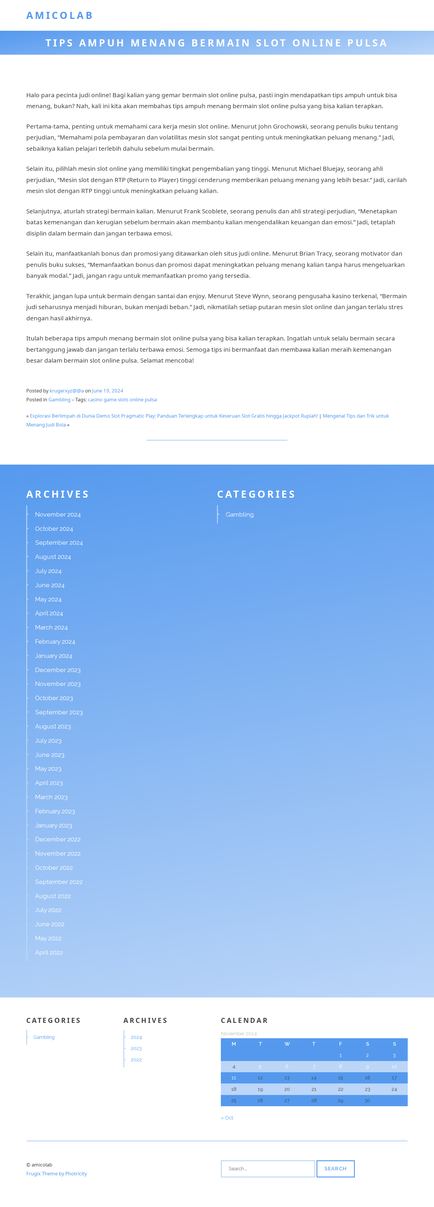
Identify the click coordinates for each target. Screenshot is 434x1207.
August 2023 (53, 726)
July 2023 (48, 740)
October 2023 (54, 698)
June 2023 (49, 754)
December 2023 (58, 670)
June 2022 (49, 924)
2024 (136, 1037)
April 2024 (49, 613)
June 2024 (50, 585)
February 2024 (55, 641)
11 (233, 1078)
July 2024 (48, 571)
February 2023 (55, 811)
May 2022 (48, 938)
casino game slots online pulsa (122, 399)
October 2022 (54, 867)
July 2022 (48, 910)
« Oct (227, 1118)
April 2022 (49, 952)
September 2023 (59, 712)
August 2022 (53, 896)
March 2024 (51, 627)
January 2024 (53, 655)
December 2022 (58, 839)
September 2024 (59, 542)
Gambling (59, 399)
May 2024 (48, 599)
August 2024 (53, 556)
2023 (136, 1048)
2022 (136, 1059)
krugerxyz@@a (67, 390)
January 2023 (53, 825)
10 (394, 1066)
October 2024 (54, 528)
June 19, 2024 (107, 390)
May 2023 (48, 768)
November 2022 (58, 853)
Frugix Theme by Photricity (56, 1173)
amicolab (60, 15)
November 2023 (58, 683)
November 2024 (58, 514)
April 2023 (49, 782)
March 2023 (51, 797)
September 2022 (59, 881)
